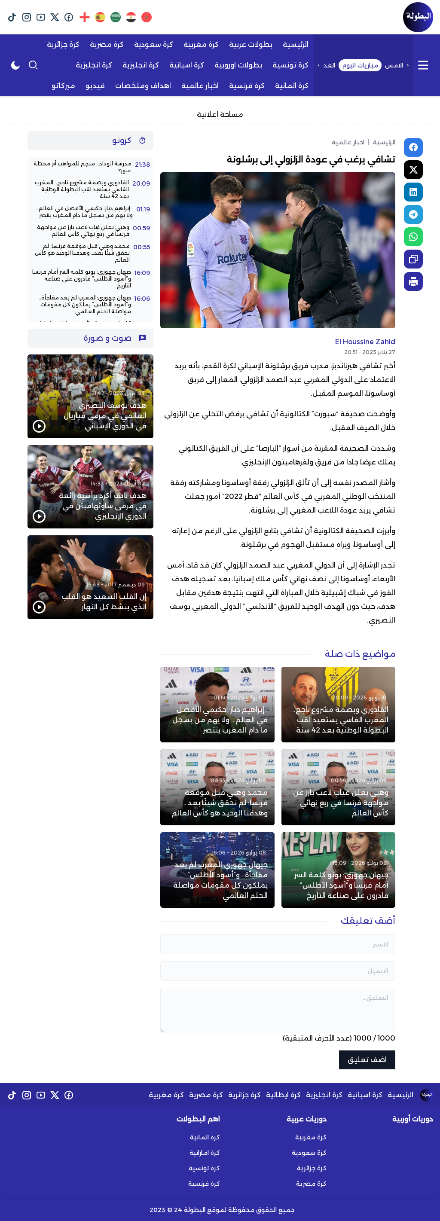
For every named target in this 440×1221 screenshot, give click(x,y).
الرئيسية (381, 142)
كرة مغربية (166, 1095)
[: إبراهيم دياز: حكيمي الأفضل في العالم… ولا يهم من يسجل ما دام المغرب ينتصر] (217, 704)
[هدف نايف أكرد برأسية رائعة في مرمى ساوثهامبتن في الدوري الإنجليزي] (90, 487)
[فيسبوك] (69, 17)
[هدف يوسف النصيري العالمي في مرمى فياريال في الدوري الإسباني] (90, 396)
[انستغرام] (26, 17)
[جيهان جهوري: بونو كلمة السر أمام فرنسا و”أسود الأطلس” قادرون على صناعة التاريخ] (338, 870)
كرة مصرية (206, 1095)
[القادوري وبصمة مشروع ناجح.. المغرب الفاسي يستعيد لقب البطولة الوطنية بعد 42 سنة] (338, 704)
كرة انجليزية (324, 1095)
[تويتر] (54, 17)
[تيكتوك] (12, 17)
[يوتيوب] (40, 17)
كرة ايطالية (283, 1095)
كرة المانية (205, 1137)
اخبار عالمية (348, 142)
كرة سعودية (309, 1153)
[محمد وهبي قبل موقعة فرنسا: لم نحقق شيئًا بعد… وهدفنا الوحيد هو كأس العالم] (217, 787)
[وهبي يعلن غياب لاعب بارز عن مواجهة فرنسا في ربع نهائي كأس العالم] (338, 787)
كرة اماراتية (204, 1153)
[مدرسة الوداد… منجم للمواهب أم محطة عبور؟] (90, 167)
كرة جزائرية (244, 1095)
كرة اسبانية (365, 1095)
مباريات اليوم (360, 65)
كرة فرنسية (204, 1183)
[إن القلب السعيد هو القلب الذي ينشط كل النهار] (90, 577)
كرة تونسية (204, 1168)
